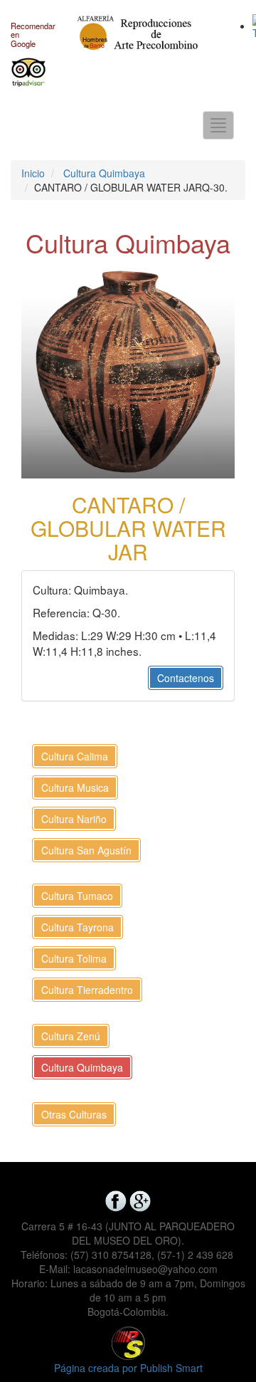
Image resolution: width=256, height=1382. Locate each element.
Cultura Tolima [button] (74, 958)
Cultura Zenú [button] (70, 1036)
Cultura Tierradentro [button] (87, 990)
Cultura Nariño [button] (74, 819)
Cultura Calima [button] (74, 756)
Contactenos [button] (185, 678)
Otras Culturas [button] (74, 1114)
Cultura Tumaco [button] (77, 896)
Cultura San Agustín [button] (86, 850)
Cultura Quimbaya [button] (82, 1067)
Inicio (33, 173)
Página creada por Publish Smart (128, 1368)
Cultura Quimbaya (104, 173)
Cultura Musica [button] (75, 787)
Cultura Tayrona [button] (77, 927)
